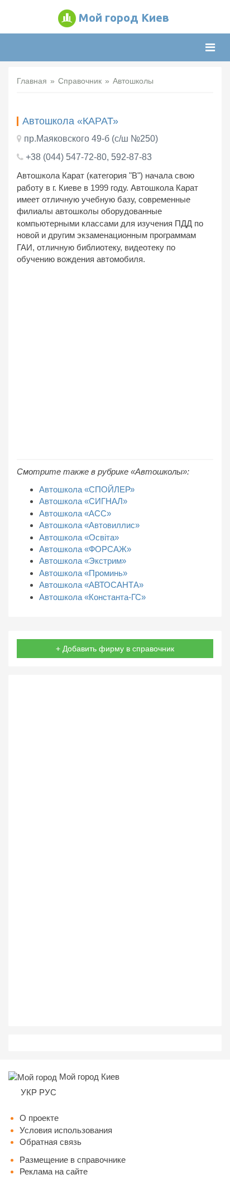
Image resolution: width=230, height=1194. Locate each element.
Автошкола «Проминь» (83, 573)
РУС (47, 1092)
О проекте (39, 1118)
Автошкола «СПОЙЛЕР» (87, 489)
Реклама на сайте (54, 1171)
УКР (29, 1092)
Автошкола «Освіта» (79, 537)
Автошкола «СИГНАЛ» (83, 501)
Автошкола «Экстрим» (82, 560)
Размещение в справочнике (73, 1159)
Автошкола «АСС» (75, 513)
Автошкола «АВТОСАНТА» (91, 584)
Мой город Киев (124, 17)
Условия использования (66, 1130)
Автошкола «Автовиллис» (89, 525)
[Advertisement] (115, 362)
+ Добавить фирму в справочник (115, 648)
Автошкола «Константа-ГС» (92, 597)
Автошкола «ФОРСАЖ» (85, 549)
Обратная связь (51, 1142)
